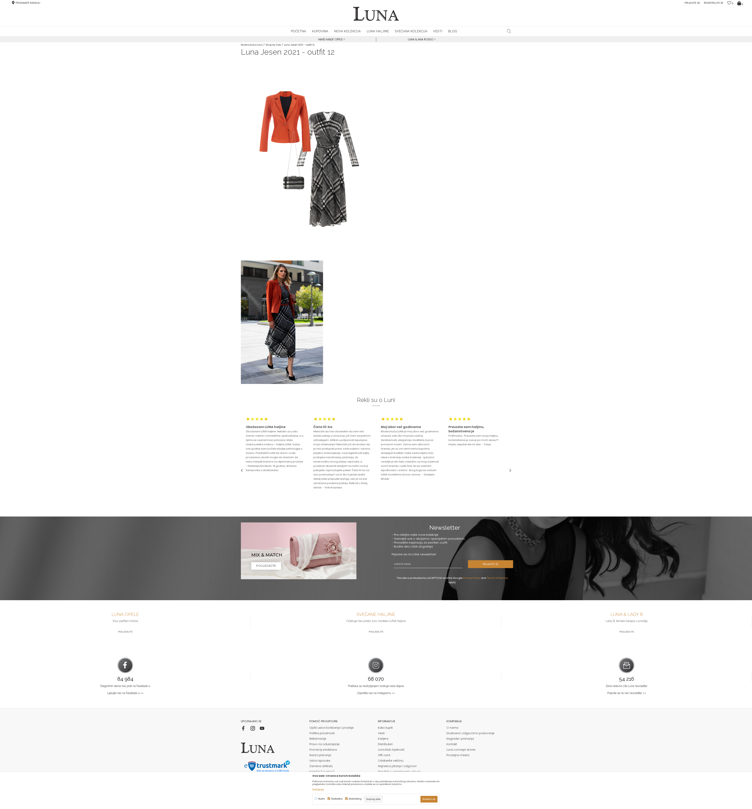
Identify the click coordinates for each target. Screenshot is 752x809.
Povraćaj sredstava (323, 750)
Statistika (337, 798)
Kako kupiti (385, 728)
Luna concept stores (460, 750)
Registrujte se (713, 3)
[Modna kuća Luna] (376, 14)
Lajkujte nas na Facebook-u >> (125, 693)
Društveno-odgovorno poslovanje (470, 733)
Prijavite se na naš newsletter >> (626, 693)
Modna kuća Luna (251, 44)
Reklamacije (317, 739)
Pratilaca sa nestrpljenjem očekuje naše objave (376, 686)
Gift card (384, 755)
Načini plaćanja (320, 755)
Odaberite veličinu (390, 761)
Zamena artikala (321, 766)
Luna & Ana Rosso (420, 39)
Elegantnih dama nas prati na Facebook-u (125, 686)
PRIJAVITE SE (490, 564)
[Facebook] (243, 728)
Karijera (383, 739)
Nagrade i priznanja (460, 739)
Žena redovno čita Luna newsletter (626, 686)
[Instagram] (252, 728)
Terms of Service (497, 578)
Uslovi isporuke (319, 761)
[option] (331, 39)
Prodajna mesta (457, 755)
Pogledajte (125, 631)
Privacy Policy (471, 578)
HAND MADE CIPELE (330, 39)
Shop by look (273, 44)
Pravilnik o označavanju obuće (399, 772)
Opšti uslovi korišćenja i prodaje (331, 728)
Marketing (355, 798)
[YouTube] (262, 728)
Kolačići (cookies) (321, 772)
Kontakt (451, 744)
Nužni (321, 798)
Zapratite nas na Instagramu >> (376, 693)
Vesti (381, 733)
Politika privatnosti (322, 733)
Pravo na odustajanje (324, 744)
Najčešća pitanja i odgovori (397, 766)
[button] (509, 31)
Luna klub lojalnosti (391, 750)
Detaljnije (318, 789)
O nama (452, 728)
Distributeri (385, 744)
